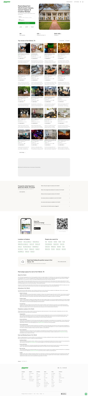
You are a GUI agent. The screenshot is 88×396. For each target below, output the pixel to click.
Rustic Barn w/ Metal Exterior (23, 97)
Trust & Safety (31, 380)
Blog (22, 374)
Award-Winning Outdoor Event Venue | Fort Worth (64, 140)
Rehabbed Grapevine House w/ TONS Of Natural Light (37, 75)
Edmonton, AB (37, 244)
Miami (52, 379)
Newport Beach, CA (36, 241)
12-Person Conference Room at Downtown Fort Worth (64, 97)
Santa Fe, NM (32, 244)
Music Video (38, 385)
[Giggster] (7, 1)
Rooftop (60, 376)
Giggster (19, 361)
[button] (86, 394)
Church (45, 380)
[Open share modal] (27, 44)
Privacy (38, 393)
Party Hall (60, 380)
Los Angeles (53, 373)
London (52, 380)
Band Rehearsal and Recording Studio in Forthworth (37, 97)
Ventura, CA (20, 246)
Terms (34, 393)
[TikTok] (62, 367)
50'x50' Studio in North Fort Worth (24, 118)
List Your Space (76, 1)
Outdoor (60, 374)
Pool (44, 376)
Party (46, 241)
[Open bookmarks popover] (29, 44)
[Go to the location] (24, 48)
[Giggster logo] (25, 368)
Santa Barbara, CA (21, 251)
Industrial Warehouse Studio (50, 54)
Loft (59, 379)
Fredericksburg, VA (35, 246)
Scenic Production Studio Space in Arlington (24, 54)
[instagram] (60, 367)
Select (23, 377)
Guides (23, 376)
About (22, 373)
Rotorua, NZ (32, 251)
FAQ (29, 374)
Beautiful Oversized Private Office (51, 140)
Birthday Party (53, 246)
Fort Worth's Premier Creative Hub (37, 140)
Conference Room (61, 377)
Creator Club (23, 379)
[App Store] (37, 228)
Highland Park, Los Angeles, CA (23, 244)
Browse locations (69, 1)
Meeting (59, 241)
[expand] (69, 185)
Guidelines (30, 377)
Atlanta (52, 376)
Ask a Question (22, 191)
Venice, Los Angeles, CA (27, 241)
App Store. (64, 231)
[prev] (19, 48)
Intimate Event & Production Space (24, 140)
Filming (63, 246)
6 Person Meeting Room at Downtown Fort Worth (51, 75)
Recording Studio (46, 383)
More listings (21, 152)
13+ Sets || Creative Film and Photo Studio (64, 54)
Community (30, 376)
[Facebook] (58, 367)
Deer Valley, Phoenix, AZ (27, 246)
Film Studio (45, 377)
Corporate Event (56, 244)
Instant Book (62, 40)
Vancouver (53, 382)
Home (45, 374)
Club (44, 379)
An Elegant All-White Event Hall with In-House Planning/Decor (51, 118)
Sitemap (41, 393)
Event (37, 377)
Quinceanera (59, 246)
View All (38, 386)
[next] (29, 48)
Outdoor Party (47, 246)
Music (60, 373)
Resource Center (31, 379)
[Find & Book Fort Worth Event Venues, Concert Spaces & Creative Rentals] (44, 167)
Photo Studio (46, 373)
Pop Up (63, 241)
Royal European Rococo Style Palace (24, 75)
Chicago (52, 377)
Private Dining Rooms (48, 244)
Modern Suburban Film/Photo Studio (37, 118)
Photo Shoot (50, 241)
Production (55, 241)
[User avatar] (82, 2)
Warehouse (45, 385)
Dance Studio (46, 382)
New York (52, 374)
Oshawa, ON (27, 251)
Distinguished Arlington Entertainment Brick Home (64, 75)
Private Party (62, 244)
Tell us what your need (62, 261)
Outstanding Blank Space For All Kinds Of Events (64, 118)
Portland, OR (20, 241)
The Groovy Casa (34, 54)
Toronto (52, 383)
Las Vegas (52, 385)
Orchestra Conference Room (50, 97)
